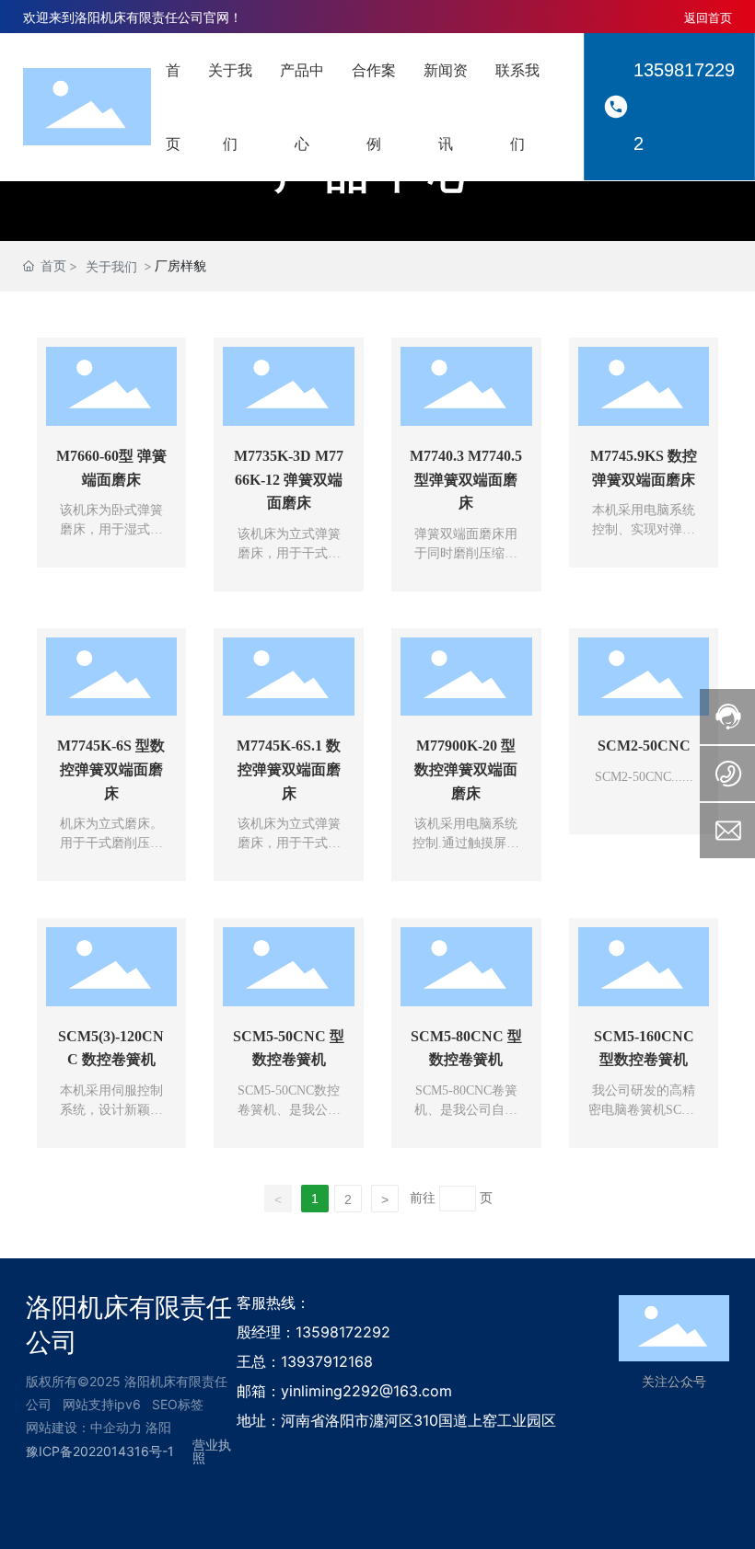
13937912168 (327, 1361)
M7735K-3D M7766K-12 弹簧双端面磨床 (288, 479)
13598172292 (684, 107)
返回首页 (708, 17)
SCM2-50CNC (644, 745)
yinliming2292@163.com (366, 1391)
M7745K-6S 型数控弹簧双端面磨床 (111, 769)
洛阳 (158, 1427)
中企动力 (116, 1427)
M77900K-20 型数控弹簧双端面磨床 (465, 769)
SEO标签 (177, 1404)
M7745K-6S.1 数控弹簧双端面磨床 (289, 769)
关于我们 (111, 266)
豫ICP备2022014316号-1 (100, 1451)
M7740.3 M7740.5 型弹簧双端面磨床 (466, 479)
